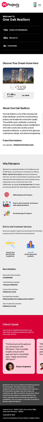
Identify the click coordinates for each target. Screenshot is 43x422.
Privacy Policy (23, 418)
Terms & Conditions (10, 418)
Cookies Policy (34, 418)
